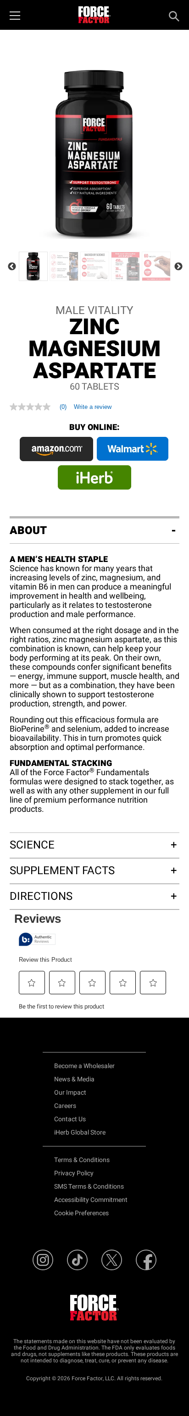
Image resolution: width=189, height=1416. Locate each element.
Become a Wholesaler (84, 1066)
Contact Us (70, 1119)
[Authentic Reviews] (37, 939)
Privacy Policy (74, 1173)
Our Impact (70, 1092)
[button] (32, 983)
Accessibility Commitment (91, 1200)
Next (178, 266)
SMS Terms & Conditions (89, 1186)
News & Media (74, 1079)
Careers (65, 1106)
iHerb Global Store (80, 1132)
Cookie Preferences (81, 1213)
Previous (12, 266)
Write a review (92, 407)
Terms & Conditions (82, 1160)
